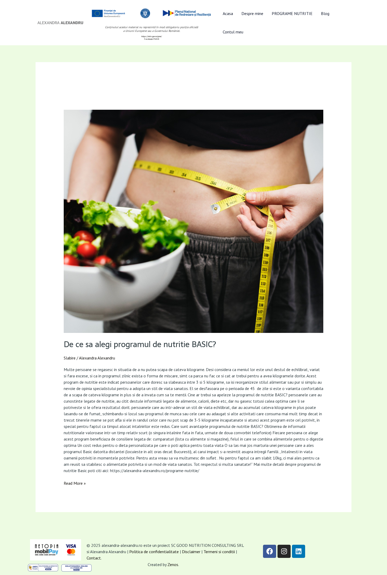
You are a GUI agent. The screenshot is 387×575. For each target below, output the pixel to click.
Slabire (70, 358)
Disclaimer (191, 551)
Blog (325, 13)
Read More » (75, 483)
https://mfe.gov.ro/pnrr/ (151, 36)
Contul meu (233, 31)
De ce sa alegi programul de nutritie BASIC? (140, 344)
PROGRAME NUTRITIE (292, 13)
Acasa (228, 13)
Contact (94, 558)
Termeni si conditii (220, 551)
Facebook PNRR (151, 39)
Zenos (172, 564)
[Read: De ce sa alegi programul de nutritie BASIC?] (194, 221)
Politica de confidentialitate (154, 551)
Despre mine (252, 13)
